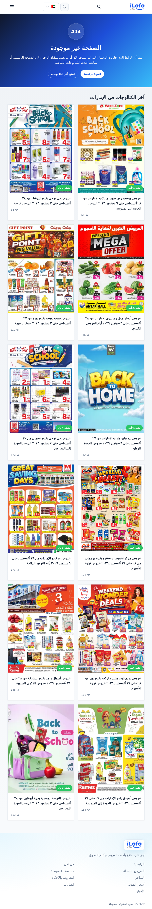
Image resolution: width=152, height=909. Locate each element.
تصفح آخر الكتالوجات (63, 73)
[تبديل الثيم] (64, 7)
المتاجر (139, 877)
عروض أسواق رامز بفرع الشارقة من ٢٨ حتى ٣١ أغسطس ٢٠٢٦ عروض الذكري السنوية (41, 681)
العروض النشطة (133, 871)
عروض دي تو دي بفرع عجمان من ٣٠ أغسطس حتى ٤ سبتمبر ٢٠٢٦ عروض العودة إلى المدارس (42, 443)
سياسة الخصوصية (62, 871)
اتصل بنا (69, 884)
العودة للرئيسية (92, 73)
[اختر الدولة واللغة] (51, 7)
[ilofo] (137, 6)
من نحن (69, 864)
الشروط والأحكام (62, 877)
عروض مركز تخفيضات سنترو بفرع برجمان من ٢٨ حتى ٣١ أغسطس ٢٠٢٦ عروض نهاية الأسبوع (113, 563)
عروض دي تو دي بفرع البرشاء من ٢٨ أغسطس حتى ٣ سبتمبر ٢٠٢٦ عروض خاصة (42, 201)
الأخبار (140, 891)
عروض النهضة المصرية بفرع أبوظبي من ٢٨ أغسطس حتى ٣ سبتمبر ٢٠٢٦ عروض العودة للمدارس (42, 803)
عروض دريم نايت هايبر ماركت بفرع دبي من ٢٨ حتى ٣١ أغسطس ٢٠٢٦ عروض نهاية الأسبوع (113, 683)
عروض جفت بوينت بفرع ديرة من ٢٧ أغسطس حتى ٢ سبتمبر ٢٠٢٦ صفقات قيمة (43, 321)
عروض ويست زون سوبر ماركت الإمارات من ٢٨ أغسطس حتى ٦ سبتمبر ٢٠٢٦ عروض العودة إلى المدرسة (112, 203)
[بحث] (99, 7)
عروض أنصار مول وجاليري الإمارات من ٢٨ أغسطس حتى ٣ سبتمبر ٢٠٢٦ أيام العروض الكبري (113, 323)
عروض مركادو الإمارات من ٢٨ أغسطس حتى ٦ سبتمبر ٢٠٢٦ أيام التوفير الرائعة (41, 561)
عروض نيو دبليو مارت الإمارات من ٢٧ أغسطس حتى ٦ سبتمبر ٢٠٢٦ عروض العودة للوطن (112, 443)
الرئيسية (139, 864)
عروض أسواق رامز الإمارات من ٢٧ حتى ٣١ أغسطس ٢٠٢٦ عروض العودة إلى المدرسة (113, 801)
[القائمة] (12, 6)
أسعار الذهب (136, 884)
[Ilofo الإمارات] (134, 845)
